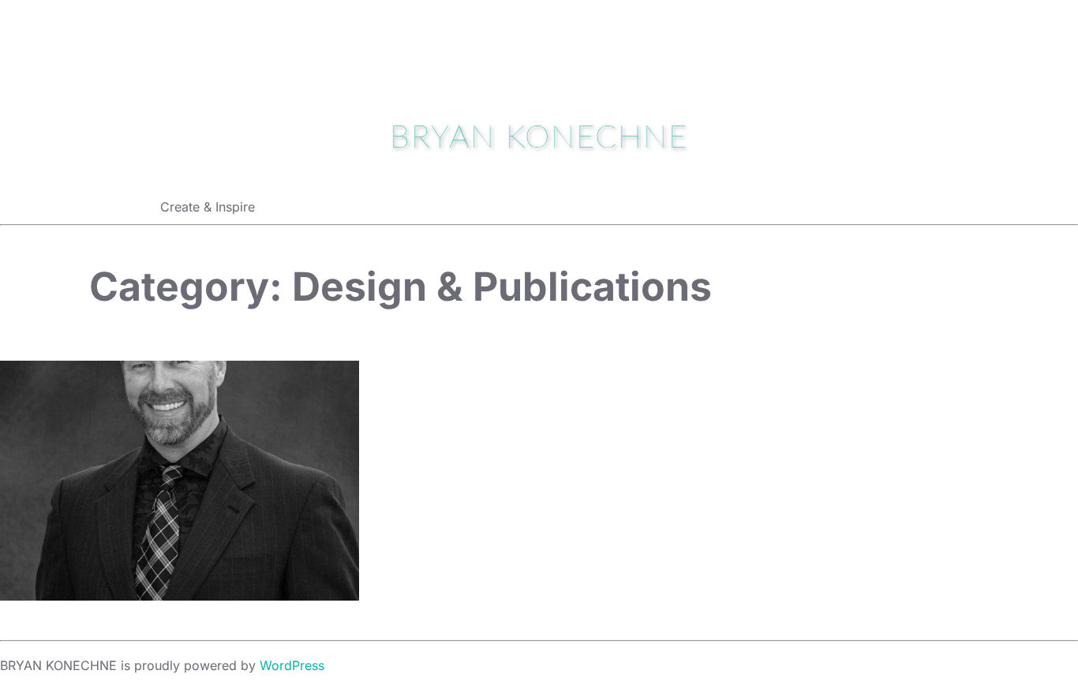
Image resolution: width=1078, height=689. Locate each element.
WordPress (292, 665)
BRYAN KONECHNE (539, 138)
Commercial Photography (180, 481)
